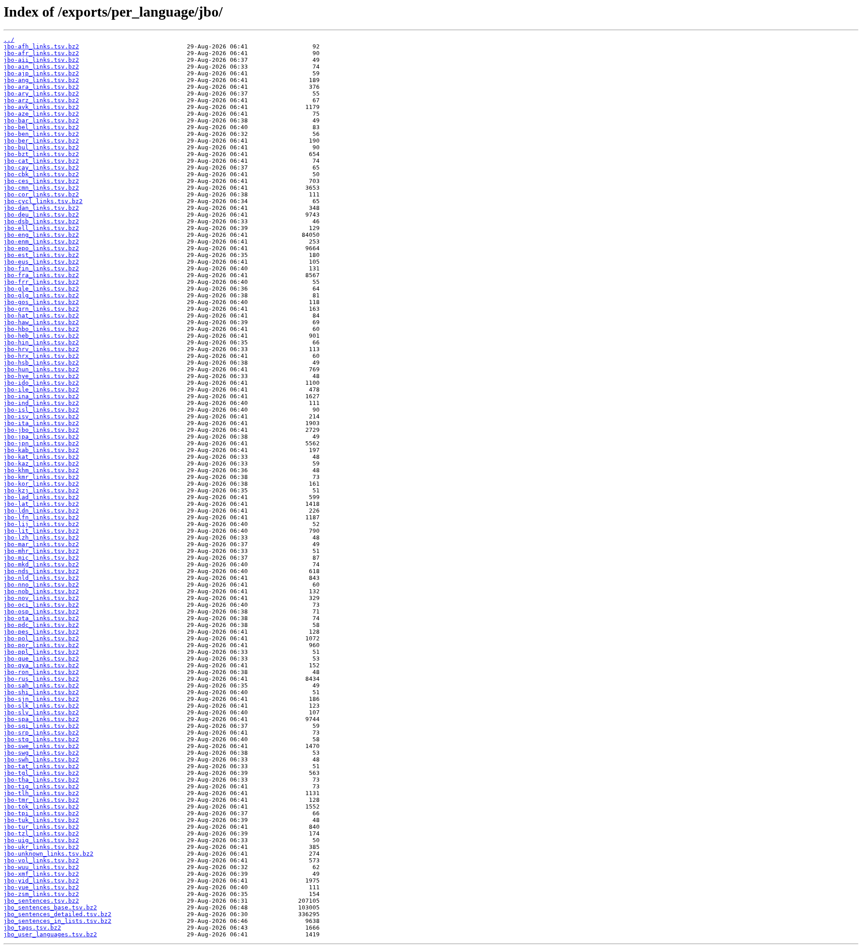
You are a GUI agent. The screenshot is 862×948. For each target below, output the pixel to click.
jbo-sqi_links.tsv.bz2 (41, 725)
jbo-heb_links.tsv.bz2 (41, 335)
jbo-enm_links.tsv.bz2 (41, 241)
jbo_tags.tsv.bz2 (32, 927)
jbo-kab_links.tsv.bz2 (41, 450)
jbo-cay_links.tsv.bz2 (41, 167)
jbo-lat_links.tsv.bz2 (41, 503)
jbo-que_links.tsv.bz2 (41, 658)
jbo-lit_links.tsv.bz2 (41, 530)
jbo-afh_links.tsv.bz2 (41, 46)
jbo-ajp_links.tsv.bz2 (41, 73)
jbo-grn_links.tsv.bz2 (41, 308)
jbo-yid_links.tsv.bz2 (41, 880)
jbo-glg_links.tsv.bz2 (41, 295)
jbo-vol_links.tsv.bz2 (41, 860)
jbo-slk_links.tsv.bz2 (41, 705)
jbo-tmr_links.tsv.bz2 (41, 799)
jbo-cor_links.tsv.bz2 (41, 194)
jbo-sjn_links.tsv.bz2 (41, 699)
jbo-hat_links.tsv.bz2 (41, 315)
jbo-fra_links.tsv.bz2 (41, 275)
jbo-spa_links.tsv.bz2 (41, 719)
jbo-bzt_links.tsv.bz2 (41, 154)
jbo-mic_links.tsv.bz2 (41, 557)
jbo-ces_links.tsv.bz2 (41, 181)
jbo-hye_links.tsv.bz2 (41, 376)
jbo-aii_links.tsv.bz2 (41, 60)
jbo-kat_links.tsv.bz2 (41, 456)
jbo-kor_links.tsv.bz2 (41, 483)
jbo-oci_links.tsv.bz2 (41, 604)
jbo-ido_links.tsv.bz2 (41, 382)
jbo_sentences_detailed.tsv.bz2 (57, 914)
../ (9, 39)
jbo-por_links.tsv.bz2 (41, 645)
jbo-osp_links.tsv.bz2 (41, 611)
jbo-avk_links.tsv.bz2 (41, 107)
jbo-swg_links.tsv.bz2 (41, 752)
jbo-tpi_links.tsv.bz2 (41, 813)
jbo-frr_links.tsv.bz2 (41, 281)
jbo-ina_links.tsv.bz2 (41, 396)
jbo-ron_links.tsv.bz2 (41, 672)
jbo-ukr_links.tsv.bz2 (41, 847)
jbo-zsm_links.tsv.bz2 (41, 894)
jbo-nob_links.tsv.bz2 (41, 591)
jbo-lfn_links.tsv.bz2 (41, 517)
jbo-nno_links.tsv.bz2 (41, 584)
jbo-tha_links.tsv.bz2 (41, 779)
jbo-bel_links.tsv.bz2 (41, 127)
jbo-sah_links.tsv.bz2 (41, 685)
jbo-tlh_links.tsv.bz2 (41, 793)
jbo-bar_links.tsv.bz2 (41, 120)
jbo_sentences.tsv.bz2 (41, 900)
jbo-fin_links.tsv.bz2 (41, 268)
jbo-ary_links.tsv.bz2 (41, 93)
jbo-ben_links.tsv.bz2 (41, 133)
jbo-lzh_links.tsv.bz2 (41, 537)
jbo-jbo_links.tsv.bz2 (41, 429)
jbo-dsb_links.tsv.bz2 (41, 221)
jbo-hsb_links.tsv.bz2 (41, 362)
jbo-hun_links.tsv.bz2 (41, 369)
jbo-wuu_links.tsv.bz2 (41, 867)
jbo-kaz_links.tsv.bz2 (41, 463)
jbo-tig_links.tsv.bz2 (41, 786)
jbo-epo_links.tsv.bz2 (41, 248)
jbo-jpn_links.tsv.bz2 (41, 443)
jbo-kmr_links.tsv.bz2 (41, 477)
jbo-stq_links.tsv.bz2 (41, 739)
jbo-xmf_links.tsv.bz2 (41, 873)
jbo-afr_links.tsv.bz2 (41, 53)
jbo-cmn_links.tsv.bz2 (41, 187)
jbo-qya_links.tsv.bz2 (41, 665)
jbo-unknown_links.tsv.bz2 (48, 853)
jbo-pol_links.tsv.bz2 (41, 638)
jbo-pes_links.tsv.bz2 (41, 631)
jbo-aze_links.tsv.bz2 (41, 113)
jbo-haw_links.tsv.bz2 (41, 322)
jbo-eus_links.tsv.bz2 (41, 261)
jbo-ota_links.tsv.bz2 (41, 618)
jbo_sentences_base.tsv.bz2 (50, 907)
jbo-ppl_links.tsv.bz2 (41, 651)
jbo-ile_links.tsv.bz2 (41, 389)
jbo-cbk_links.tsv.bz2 (41, 174)
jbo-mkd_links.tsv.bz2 (41, 564)
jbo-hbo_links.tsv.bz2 (41, 329)
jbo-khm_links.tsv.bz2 (41, 470)
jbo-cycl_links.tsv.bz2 (43, 201)
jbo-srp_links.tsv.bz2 (41, 732)
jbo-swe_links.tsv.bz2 (41, 746)
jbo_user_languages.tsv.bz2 (50, 934)
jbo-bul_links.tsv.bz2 (41, 147)
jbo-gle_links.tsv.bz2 (41, 288)
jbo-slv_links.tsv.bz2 (41, 712)
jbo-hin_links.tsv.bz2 (41, 342)
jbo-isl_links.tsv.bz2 (41, 409)
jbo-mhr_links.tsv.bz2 (41, 551)
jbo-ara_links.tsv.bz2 (41, 86)
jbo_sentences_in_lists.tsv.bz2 (57, 921)
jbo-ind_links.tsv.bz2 (41, 403)
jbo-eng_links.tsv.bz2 (41, 234)
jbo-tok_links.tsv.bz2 (41, 806)
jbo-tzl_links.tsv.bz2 (41, 833)
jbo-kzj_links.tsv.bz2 (41, 490)
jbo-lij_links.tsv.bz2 (41, 524)
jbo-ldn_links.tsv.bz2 (41, 510)
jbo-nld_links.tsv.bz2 (41, 577)
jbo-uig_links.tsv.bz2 (41, 840)
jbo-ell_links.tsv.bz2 (41, 228)
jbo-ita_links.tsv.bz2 (41, 423)
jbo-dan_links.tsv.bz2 (41, 207)
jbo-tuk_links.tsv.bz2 (41, 820)
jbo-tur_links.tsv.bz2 (41, 826)
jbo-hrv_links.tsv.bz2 (41, 349)
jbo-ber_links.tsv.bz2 (41, 140)
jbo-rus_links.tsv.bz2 (41, 678)
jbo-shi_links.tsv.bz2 (41, 692)
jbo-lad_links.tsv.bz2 (41, 497)
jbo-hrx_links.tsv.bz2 (41, 355)
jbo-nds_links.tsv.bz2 (41, 571)
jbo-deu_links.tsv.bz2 (41, 214)
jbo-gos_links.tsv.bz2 (41, 302)
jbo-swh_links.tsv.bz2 (41, 759)
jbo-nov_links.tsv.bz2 (41, 598)
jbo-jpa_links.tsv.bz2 (41, 436)
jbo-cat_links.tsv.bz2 (41, 160)
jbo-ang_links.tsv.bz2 (41, 80)
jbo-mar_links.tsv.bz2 (41, 544)
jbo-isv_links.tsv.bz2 (41, 416)
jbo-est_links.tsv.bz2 (41, 255)
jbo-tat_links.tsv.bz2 (41, 766)
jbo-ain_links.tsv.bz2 (41, 66)
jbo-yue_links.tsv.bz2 (41, 887)
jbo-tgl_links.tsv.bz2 (41, 773)
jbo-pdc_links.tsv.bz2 (41, 625)
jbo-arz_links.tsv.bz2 (41, 100)
